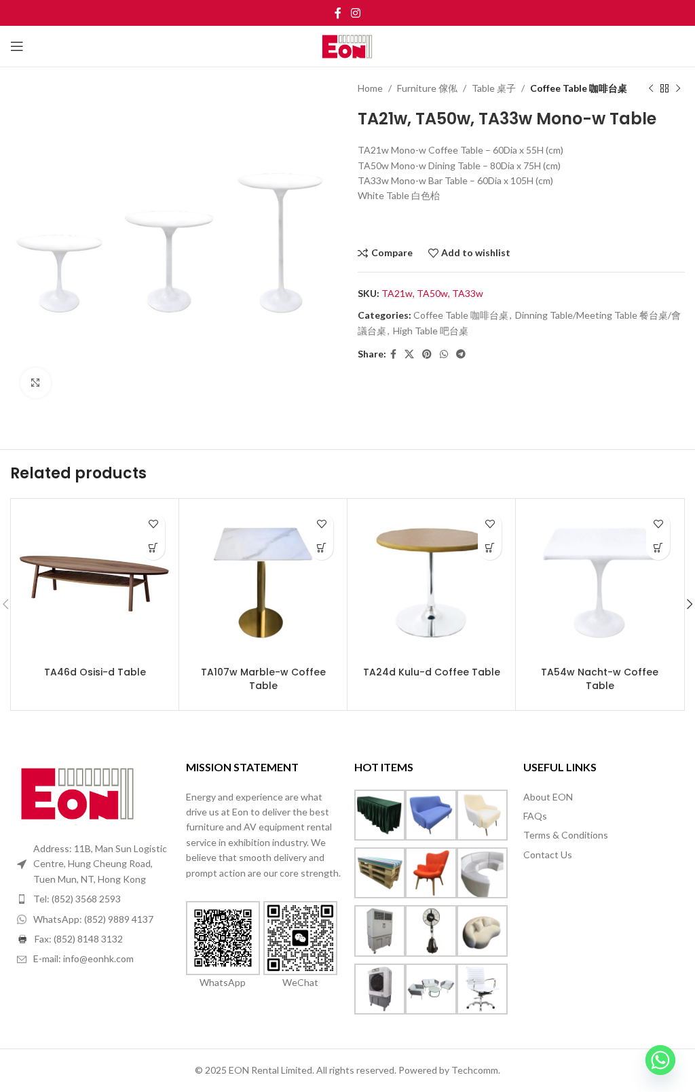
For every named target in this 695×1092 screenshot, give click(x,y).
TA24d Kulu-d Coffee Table (431, 672)
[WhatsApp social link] (444, 354)
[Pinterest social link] (427, 354)
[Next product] (678, 88)
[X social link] (409, 354)
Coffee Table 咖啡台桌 (578, 88)
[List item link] (94, 899)
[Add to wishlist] (153, 524)
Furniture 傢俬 (427, 88)
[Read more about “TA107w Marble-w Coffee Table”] (321, 548)
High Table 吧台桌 (430, 330)
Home (370, 88)
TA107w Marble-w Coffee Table (263, 678)
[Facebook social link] (338, 13)
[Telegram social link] (461, 354)
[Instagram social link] (355, 13)
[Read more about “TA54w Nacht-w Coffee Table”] (658, 548)
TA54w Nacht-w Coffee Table (599, 678)
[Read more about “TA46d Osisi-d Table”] (153, 548)
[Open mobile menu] (17, 46)
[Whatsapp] (660, 1060)
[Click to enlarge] (35, 383)
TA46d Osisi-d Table (95, 672)
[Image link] (78, 792)
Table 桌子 (494, 88)
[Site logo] (347, 45)
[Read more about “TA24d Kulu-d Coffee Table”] (490, 548)
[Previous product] (651, 88)
